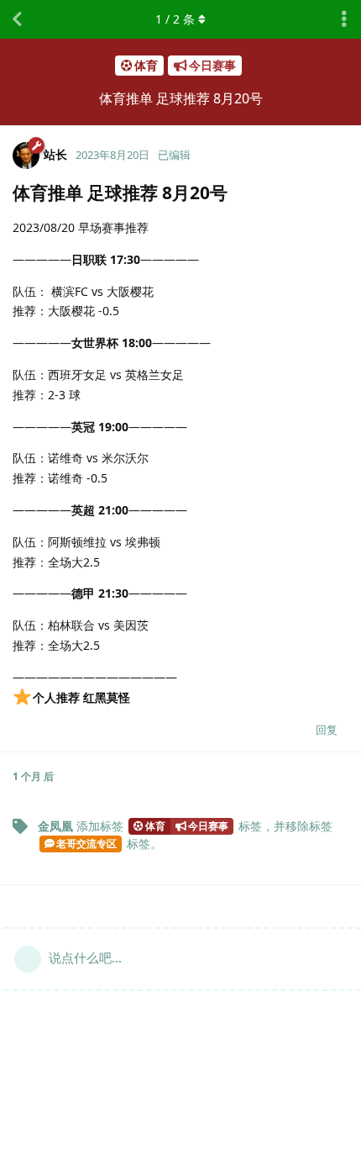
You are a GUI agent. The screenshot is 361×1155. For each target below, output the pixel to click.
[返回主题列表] (17, 19)
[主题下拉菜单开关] (344, 19)
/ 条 (175, 19)
